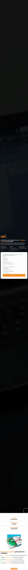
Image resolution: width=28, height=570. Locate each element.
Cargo (4, 265)
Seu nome (4, 256)
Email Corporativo (5, 259)
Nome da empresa (5, 268)
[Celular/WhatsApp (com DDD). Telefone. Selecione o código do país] (4, 263)
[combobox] (14, 273)
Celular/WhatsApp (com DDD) (7, 262)
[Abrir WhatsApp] (2, 568)
